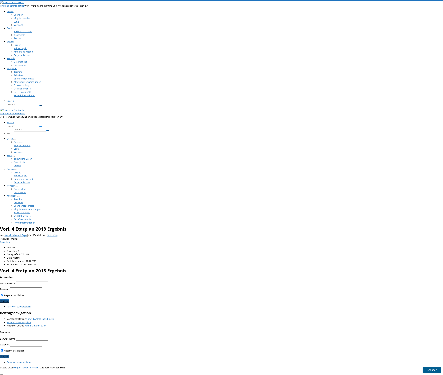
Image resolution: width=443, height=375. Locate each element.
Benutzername (7, 283)
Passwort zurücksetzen (19, 306)
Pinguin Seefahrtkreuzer (25, 367)
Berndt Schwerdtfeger (15, 235)
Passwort (5, 289)
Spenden (432, 369)
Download (5, 242)
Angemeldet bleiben (14, 295)
